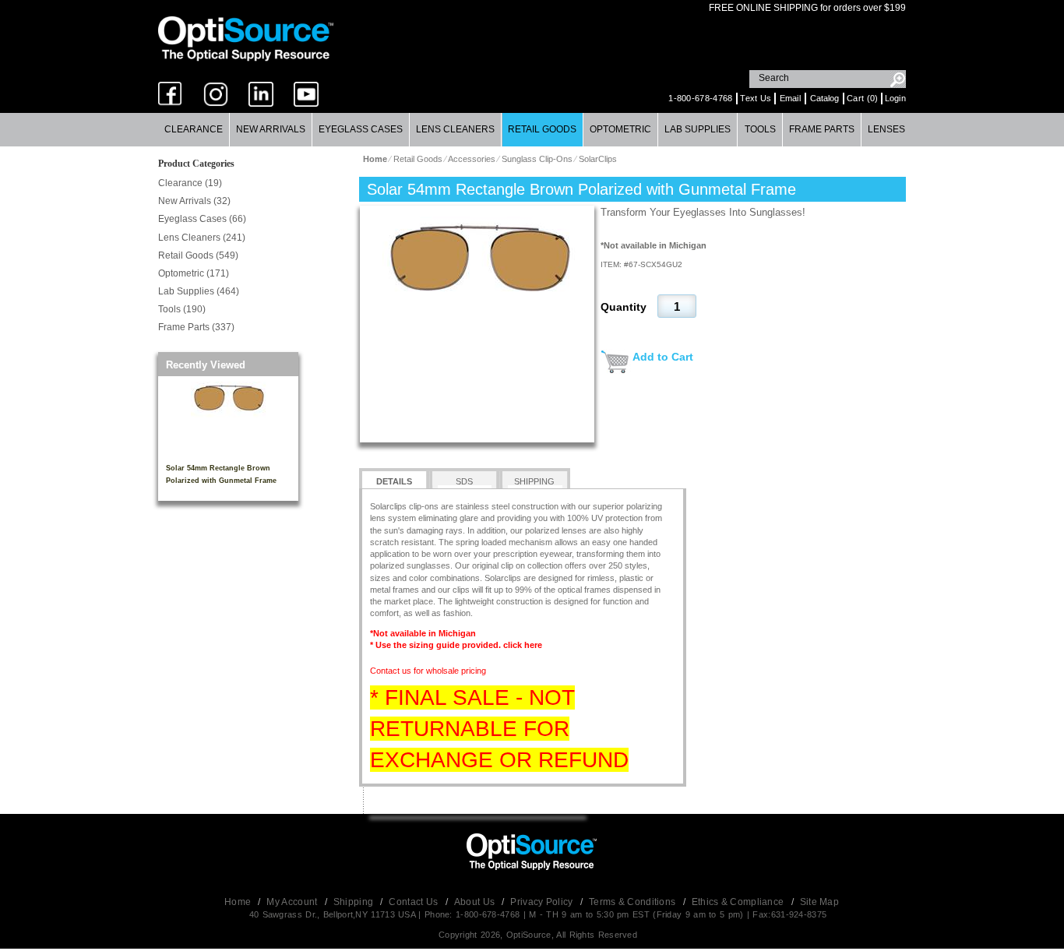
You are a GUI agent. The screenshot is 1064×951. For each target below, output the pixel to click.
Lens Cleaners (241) (201, 237)
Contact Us (414, 901)
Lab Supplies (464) (198, 291)
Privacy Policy (543, 901)
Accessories (471, 159)
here (533, 645)
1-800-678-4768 (700, 98)
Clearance (193, 129)
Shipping (354, 901)
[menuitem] (194, 129)
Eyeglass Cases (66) (202, 218)
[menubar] (531, 129)
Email (791, 98)
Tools (760, 129)
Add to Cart (662, 356)
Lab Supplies (697, 129)
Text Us (755, 98)
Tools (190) (182, 309)
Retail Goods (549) (198, 255)
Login (896, 98)
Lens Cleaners (455, 129)
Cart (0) (862, 98)
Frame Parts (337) (196, 327)
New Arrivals (270, 129)
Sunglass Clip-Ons (537, 159)
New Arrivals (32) (194, 200)
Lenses (886, 129)
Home (239, 901)
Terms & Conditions (633, 901)
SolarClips (598, 159)
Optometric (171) (193, 273)
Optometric (620, 129)
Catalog (824, 98)
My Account (292, 901)
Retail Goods (542, 129)
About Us (476, 901)
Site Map (819, 901)
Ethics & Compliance (739, 901)
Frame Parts (821, 129)
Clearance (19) (190, 183)
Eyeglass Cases (361, 129)
